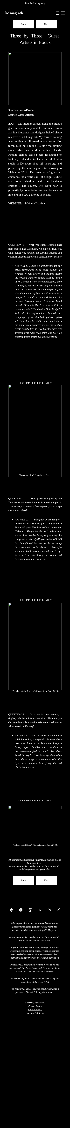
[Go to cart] (57, 13)
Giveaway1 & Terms (35, 1013)
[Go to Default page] (58, 910)
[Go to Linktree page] (13, 910)
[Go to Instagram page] (32, 910)
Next (46, 24)
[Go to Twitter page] (41, 910)
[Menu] (63, 13)
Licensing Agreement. (35, 1002)
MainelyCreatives (35, 203)
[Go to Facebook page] (22, 910)
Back (23, 24)
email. (51, 992)
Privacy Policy (35, 1006)
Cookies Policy (35, 1009)
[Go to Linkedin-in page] (51, 910)
